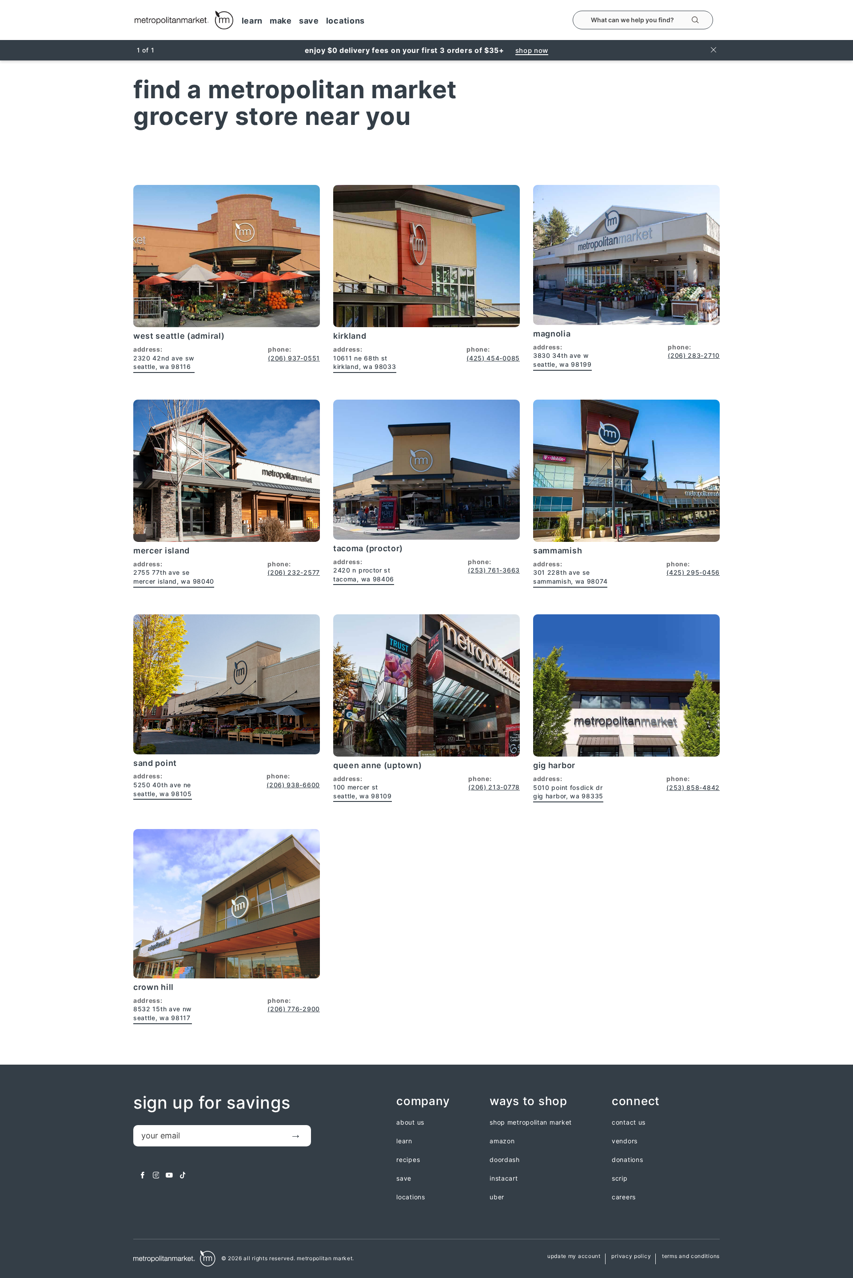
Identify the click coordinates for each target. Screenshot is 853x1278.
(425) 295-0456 (693, 572)
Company (423, 1101)
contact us (629, 1122)
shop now (532, 50)
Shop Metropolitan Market (531, 1122)
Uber (497, 1197)
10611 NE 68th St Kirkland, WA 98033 (364, 362)
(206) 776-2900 (293, 1009)
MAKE (281, 20)
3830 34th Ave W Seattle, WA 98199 (562, 360)
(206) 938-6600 (293, 785)
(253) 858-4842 (693, 787)
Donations (627, 1159)
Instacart (504, 1178)
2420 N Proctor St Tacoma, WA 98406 (363, 574)
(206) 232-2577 (293, 572)
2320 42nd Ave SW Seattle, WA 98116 (164, 362)
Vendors (625, 1141)
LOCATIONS (345, 20)
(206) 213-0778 (494, 787)
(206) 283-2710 (694, 355)
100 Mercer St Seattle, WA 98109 (362, 791)
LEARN (252, 20)
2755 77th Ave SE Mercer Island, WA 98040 (173, 577)
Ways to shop (528, 1101)
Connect (636, 1101)
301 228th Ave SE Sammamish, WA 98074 (570, 577)
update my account (574, 1256)
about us (410, 1122)
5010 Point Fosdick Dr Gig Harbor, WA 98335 (568, 792)
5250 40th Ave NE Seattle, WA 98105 (162, 789)
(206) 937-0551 (294, 358)
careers (624, 1197)
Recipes (408, 1159)
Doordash (505, 1159)
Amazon (502, 1141)
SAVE (309, 20)
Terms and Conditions (691, 1256)
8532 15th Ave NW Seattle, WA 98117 (162, 1013)
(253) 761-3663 (494, 570)
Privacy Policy (631, 1256)
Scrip (620, 1178)
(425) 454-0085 (493, 358)
